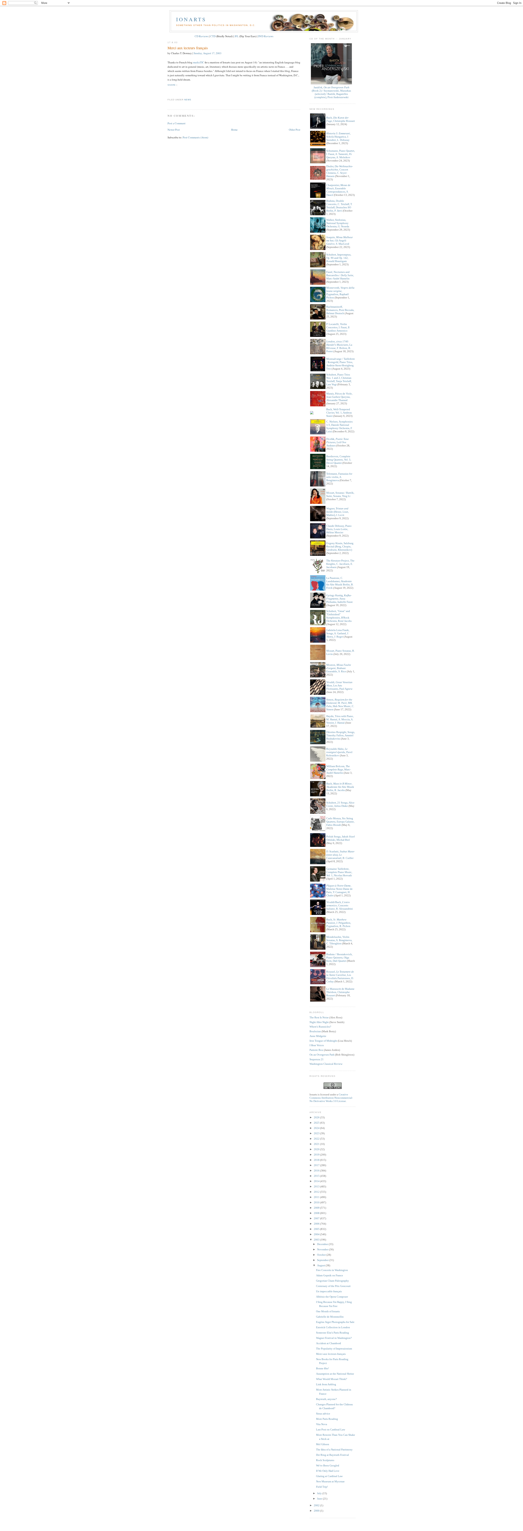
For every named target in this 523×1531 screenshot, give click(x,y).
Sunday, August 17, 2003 (207, 53)
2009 (317, 1207)
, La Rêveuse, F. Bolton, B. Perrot (339, 346)
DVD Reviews (265, 36)
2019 (317, 1154)
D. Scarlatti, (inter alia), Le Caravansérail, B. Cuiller (340, 855)
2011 (317, 1197)
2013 (317, 1186)
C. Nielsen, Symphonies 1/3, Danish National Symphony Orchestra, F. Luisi (339, 426)
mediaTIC (198, 62)
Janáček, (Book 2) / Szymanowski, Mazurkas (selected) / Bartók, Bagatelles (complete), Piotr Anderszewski (331, 92)
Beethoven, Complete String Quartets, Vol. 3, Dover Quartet (338, 459)
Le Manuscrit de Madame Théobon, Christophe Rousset (340, 992)
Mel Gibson (322, 1444)
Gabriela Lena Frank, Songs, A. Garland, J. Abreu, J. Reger (337, 633)
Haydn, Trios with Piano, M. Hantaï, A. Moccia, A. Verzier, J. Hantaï (340, 719)
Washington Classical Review (326, 1063)
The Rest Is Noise (319, 1017)
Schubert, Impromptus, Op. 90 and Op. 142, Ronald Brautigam (338, 258)
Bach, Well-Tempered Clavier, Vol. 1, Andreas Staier (339, 412)
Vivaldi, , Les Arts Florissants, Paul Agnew (339, 685)
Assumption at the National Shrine (335, 1373)
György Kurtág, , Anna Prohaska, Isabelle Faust (339, 598)
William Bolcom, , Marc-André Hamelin (338, 769)
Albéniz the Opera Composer (332, 1296)
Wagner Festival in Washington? (334, 1337)
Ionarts (191, 19)
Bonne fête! (322, 1368)
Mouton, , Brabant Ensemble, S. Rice (338, 668)
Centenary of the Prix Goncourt (333, 1286)
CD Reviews (201, 36)
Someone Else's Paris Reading (332, 1332)
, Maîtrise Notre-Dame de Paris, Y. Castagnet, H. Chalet (339, 890)
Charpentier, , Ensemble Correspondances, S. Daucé (338, 190)
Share (172, 85)
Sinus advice (323, 1413)
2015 (317, 1175)
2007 (317, 1218)
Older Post (294, 129)
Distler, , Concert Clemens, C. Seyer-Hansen (339, 171)
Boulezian (315, 1031)
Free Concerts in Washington (332, 1270)
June (320, 1498)
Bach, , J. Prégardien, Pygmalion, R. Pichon (338, 923)
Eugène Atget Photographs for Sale (335, 1322)
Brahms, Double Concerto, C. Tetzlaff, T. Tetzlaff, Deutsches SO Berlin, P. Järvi (339, 205)
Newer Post (174, 129)
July (319, 1493)
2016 (317, 1170)
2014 (317, 1181)
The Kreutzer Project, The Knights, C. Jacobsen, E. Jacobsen (340, 564)
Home (234, 129)
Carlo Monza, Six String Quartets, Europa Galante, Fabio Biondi (340, 821)
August (321, 1265)
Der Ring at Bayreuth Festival (332, 1454)
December (323, 1244)
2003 (317, 1239)
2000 (317, 1510)
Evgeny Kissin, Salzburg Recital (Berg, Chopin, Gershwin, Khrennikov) (339, 546)
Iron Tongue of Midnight (323, 1040)
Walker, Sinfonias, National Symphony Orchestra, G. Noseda (337, 223)
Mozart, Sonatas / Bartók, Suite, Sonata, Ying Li (340, 494)
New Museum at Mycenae (330, 1481)
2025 (317, 1122)
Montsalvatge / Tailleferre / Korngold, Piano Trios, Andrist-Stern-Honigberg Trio (340, 363)
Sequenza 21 (317, 1059)
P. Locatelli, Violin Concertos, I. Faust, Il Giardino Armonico (338, 327)
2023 (317, 1133)
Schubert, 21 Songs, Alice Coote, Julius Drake (340, 804)
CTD (213, 36)
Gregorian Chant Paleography (332, 1280)
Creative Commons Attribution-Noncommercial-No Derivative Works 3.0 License (331, 1098)
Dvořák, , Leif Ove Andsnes (337, 442)
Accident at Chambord (328, 1343)
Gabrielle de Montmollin (330, 1316)
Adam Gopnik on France (329, 1275)
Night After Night (319, 1022)
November (323, 1249)
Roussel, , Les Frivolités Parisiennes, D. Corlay (340, 976)
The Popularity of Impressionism (334, 1348)
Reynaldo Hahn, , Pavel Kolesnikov (339, 752)
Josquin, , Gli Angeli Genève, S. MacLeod (339, 240)
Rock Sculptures (325, 1460)
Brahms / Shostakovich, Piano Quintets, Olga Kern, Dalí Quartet (339, 957)
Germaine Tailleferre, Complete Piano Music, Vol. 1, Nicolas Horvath (339, 872)
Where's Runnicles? (320, 1026)
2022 (317, 1138)
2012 (317, 1191)
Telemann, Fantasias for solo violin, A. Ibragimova (339, 477)
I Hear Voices (317, 1045)
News (187, 100)
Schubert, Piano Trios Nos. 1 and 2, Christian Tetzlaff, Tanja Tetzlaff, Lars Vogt (339, 379)
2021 (317, 1143)
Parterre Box (316, 1049)
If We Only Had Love (327, 1470)
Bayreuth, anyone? (326, 1399)
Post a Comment (177, 123)
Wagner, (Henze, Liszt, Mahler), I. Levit (337, 512)
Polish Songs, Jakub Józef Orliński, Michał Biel (340, 838)
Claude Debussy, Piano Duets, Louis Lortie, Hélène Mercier (339, 529)
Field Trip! (322, 1486)
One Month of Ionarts (328, 1311)
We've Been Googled (327, 1465)
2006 (317, 1223)
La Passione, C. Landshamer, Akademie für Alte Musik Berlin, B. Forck (339, 582)
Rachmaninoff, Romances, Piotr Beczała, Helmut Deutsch (340, 310)
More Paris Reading (327, 1418)
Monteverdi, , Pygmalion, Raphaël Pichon (340, 292)
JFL (237, 36)
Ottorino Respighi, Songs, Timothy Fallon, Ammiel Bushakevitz (340, 735)
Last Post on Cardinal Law (330, 1429)
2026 (317, 1117)
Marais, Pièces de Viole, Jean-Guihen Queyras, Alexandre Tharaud (339, 397)
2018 (317, 1159)
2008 (317, 1213)
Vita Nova (321, 1424)
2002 (317, 1505)
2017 (317, 1165)
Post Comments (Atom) (195, 137)
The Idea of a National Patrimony (334, 1449)
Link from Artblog (326, 1384)
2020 (317, 1149)
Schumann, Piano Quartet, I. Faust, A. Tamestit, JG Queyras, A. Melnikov (340, 154)
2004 (317, 1234)
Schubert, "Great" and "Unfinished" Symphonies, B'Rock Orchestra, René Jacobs (339, 616)
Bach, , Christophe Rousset (340, 119)
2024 (317, 1128)
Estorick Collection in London (333, 1327)
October (321, 1254)
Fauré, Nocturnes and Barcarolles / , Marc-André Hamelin (340, 275)
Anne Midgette (318, 1036)
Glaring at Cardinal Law (329, 1476)
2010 (317, 1202)
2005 (317, 1229)
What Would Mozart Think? (331, 1379)
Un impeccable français (329, 1291)
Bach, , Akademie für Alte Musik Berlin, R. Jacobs (340, 787)
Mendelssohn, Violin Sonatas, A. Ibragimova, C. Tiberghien (339, 940)
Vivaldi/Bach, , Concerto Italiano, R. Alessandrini (339, 905)
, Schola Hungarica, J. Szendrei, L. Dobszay (338, 136)
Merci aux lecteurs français (188, 47)
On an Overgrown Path (322, 1054)
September (323, 1260)
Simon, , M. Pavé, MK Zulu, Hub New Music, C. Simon (340, 704)
